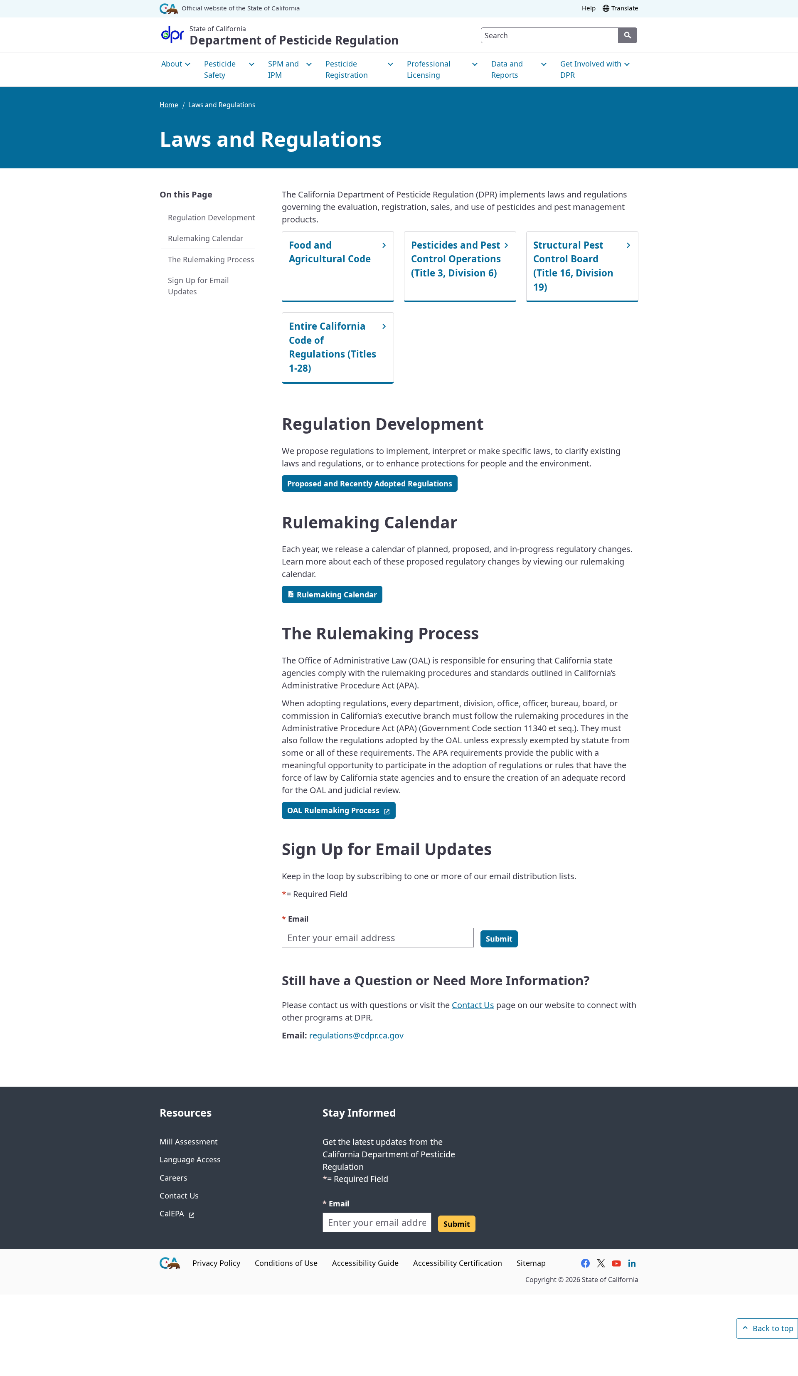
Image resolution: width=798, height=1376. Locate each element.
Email (295, 918)
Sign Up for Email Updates (198, 285)
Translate (624, 8)
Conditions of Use (286, 1263)
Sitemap (531, 1263)
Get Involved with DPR (590, 69)
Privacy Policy (216, 1263)
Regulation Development (211, 217)
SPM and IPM (283, 69)
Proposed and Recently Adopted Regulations (369, 483)
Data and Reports (507, 69)
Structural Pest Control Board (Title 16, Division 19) (573, 266)
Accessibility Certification (457, 1263)
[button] (499, 938)
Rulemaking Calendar (205, 238)
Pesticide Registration (346, 69)
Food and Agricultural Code (330, 252)
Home (169, 104)
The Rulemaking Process (211, 259)
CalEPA (201, 1213)
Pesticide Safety (220, 69)
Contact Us (473, 1005)
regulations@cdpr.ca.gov (356, 1035)
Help (589, 8)
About (171, 64)
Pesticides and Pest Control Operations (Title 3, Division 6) (456, 259)
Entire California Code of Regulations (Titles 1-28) (332, 347)
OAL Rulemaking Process (341, 810)
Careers (173, 1177)
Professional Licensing (429, 69)
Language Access (190, 1159)
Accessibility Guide (365, 1263)
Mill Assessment (189, 1141)
